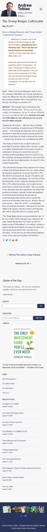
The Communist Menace (11, 459)
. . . (9, 39)
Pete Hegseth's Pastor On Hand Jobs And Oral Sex (21, 468)
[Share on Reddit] (13, 240)
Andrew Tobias (25, 7)
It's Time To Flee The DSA (12, 422)
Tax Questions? (8, 388)
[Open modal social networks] (16, 240)
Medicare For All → (23, 263)
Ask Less (5, 392)
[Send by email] (10, 240)
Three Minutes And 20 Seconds (14, 441)
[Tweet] (7, 240)
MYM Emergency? (9, 379)
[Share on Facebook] (3, 240)
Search (5, 301)
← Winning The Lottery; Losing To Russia (23, 255)
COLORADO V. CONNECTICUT (14, 431)
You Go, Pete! (7, 486)
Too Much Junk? (8, 383)
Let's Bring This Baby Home (12, 413)
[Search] (41, 306)
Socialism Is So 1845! (10, 404)
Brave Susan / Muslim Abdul (13, 477)
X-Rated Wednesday (10, 450)
